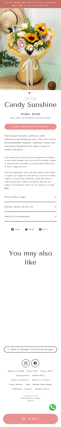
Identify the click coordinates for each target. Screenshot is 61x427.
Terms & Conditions (20, 380)
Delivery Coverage (16, 371)
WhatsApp (16, 389)
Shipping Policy (23, 375)
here (6, 188)
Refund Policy (39, 375)
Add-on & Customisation (17, 216)
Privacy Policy (47, 371)
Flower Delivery (16, 384)
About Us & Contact (41, 380)
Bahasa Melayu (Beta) (42, 384)
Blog (28, 384)
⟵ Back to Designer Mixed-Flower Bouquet (30, 349)
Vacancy (28, 389)
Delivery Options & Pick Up (18, 207)
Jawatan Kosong (42, 389)
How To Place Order (15, 197)
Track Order (32, 371)
